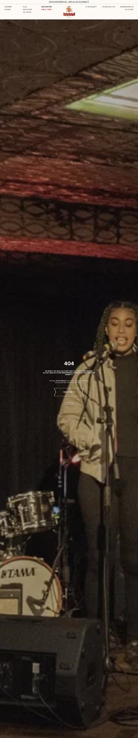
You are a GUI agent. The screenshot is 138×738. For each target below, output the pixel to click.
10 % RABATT (91, 7)
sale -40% (46, 9)
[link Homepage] (69, 12)
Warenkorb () (127, 7)
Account (129, 9)
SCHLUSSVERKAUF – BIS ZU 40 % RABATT (69, 2)
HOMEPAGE (69, 403)
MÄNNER (8, 7)
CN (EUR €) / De (108, 7)
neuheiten (46, 7)
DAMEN (7, 9)
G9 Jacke (27, 12)
